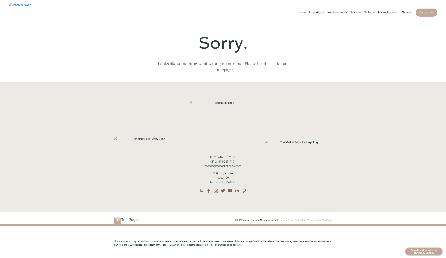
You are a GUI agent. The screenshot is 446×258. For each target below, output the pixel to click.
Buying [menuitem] (354, 12)
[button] (426, 13)
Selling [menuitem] (368, 12)
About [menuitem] (405, 12)
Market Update (387, 12)
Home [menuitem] (302, 12)
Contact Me (426, 12)
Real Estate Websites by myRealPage (313, 220)
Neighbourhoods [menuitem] (337, 12)
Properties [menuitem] (315, 12)
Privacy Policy (286, 220)
